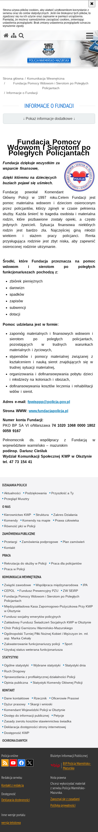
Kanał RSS (5, 762)
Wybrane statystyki (46, 665)
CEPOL (9, 590)
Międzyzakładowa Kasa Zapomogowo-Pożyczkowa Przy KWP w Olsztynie (48, 609)
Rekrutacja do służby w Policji (25, 563)
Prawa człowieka (67, 520)
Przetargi (10, 542)
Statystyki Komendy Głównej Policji (58, 682)
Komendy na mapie (36, 520)
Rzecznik (40, 698)
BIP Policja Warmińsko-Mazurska (77, 765)
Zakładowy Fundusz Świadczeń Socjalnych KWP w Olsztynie (47, 622)
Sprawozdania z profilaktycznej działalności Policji (39, 677)
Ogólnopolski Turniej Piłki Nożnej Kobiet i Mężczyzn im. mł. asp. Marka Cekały (46, 636)
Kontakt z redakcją (12, 785)
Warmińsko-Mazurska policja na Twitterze (29, 762)
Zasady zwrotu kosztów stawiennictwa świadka (37, 721)
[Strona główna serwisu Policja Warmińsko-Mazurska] (6, 35)
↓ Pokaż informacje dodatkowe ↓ (49, 119)
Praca (6, 555)
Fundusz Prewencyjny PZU (38, 590)
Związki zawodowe (17, 585)
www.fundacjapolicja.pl (48, 411)
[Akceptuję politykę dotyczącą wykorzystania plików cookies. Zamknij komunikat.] (91, 3)
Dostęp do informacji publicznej (26, 715)
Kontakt (9, 548)
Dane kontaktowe (16, 698)
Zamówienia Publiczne (18, 533)
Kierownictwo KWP (17, 515)
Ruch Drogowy (14, 671)
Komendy (11, 520)
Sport (68, 644)
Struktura (42, 515)
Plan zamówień (74, 542)
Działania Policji (14, 485)
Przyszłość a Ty (62, 493)
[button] (89, 36)
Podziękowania (36, 493)
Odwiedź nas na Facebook (21, 762)
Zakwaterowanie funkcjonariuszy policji (32, 644)
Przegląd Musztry (16, 499)
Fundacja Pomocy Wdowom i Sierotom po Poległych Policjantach (50, 85)
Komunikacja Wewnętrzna (45, 78)
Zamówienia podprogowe (40, 542)
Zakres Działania (65, 515)
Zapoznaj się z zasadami (65, 799)
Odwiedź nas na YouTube (13, 762)
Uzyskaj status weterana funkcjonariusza (33, 649)
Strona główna (13, 78)
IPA (85, 585)
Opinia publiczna (16, 682)
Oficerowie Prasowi (65, 698)
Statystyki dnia (75, 665)
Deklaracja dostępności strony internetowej (35, 727)
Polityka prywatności (62, 805)
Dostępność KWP (16, 733)
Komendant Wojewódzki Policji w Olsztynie (34, 710)
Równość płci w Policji (19, 526)
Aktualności (12, 493)
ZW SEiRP (70, 590)
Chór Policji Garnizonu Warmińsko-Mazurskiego (38, 628)
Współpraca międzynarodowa (57, 585)
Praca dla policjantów (66, 563)
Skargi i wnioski (41, 704)
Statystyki (10, 657)
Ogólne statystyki (16, 665)
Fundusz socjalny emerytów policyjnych (32, 616)
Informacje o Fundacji (22, 93)
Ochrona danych (14, 740)
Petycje (59, 715)
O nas (6, 506)
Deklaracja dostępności (15, 799)
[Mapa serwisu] (13, 35)
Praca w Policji (14, 569)
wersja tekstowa (11, 822)
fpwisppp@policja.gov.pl (49, 402)
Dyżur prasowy (15, 704)
